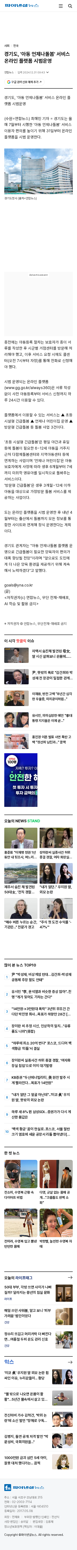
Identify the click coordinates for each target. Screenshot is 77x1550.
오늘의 (18, 1278)
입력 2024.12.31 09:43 (31, 72)
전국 (15, 45)
